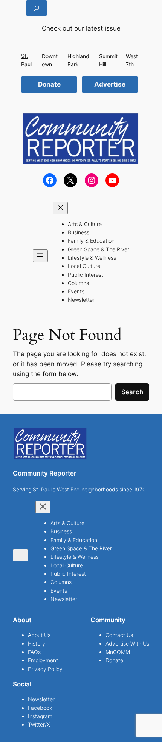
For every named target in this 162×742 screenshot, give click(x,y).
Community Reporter (44, 473)
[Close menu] (60, 208)
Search (132, 392)
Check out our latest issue (81, 28)
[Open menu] (40, 255)
